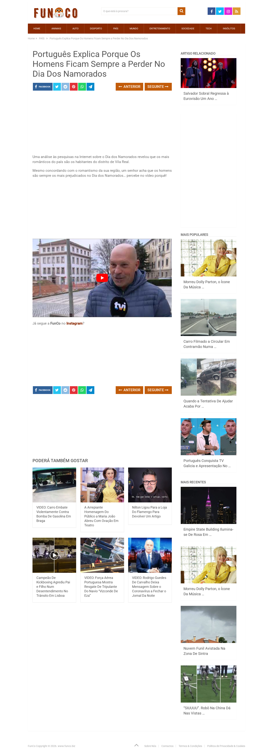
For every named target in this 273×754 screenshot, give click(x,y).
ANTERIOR (131, 86)
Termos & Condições (190, 746)
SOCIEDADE (187, 28)
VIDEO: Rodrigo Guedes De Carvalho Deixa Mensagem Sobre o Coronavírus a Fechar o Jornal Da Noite (149, 586)
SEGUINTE (156, 86)
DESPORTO (96, 28)
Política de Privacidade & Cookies (226, 746)
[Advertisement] (102, 124)
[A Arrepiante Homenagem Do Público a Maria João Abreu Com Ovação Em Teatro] (102, 485)
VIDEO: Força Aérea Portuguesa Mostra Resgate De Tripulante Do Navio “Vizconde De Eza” (101, 586)
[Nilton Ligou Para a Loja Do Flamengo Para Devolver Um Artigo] (150, 485)
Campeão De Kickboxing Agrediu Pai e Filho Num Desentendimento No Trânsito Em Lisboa (53, 586)
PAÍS (115, 28)
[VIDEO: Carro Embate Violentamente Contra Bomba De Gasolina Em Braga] (54, 485)
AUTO (75, 28)
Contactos (167, 746)
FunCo (31, 746)
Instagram (74, 323)
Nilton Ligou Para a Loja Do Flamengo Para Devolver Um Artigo (149, 511)
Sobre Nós (150, 746)
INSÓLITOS (229, 28)
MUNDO (134, 28)
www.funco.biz (66, 746)
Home (36, 28)
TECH (209, 28)
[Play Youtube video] (102, 278)
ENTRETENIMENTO (160, 28)
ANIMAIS (56, 28)
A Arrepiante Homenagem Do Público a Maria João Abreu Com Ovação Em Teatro (101, 516)
